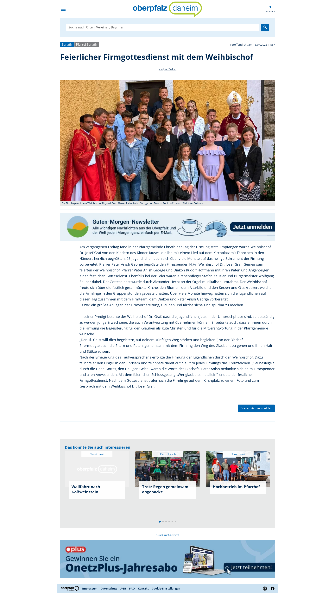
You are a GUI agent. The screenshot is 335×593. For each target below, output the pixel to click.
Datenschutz (109, 588)
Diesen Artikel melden (256, 408)
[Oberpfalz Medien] (70, 588)
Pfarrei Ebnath (86, 44)
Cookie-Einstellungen (166, 588)
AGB (123, 588)
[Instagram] (265, 588)
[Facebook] (272, 588)
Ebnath (67, 44)
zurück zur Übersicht (167, 535)
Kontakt (143, 588)
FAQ (132, 588)
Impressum (90, 588)
